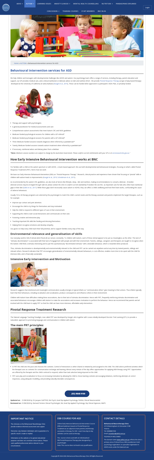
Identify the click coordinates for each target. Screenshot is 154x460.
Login (147, 7)
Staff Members (88, 11)
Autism (29, 4)
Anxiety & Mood (61, 4)
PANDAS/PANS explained (126, 4)
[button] (20, 36)
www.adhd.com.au (123, 440)
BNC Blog (102, 11)
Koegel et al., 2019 (60, 84)
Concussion (52, 11)
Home (16, 63)
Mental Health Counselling (86, 4)
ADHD (19, 4)
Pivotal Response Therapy (109, 81)
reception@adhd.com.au (116, 434)
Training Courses (70, 11)
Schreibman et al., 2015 (66, 177)
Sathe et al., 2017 (29, 188)
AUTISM (23, 63)
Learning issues (44, 4)
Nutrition (106, 4)
